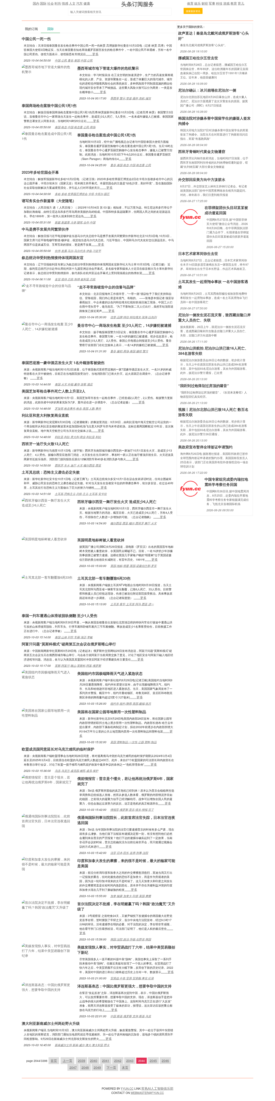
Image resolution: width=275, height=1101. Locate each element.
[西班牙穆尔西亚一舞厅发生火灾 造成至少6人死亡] (47, 502)
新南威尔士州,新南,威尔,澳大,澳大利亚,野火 (82, 1045)
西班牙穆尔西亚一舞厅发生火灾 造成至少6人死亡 (116, 501)
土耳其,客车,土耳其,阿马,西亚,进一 (132, 604)
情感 (65, 3)
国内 (36, 3)
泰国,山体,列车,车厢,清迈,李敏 (74, 637)
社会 (50, 3)
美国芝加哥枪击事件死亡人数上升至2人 (53, 391)
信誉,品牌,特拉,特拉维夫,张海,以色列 (133, 317)
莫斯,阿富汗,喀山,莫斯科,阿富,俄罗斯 (78, 666)
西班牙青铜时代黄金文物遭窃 (201, 151)
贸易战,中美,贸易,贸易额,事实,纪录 (132, 978)
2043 (129, 1060)
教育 (234, 3)
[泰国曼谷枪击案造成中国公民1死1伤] (47, 135)
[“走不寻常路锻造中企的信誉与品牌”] (47, 287)
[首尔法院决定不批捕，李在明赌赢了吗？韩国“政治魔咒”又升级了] (47, 904)
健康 (87, 3)
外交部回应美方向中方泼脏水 (201, 179)
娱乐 (197, 3)
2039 (81, 1060)
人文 (72, 3)
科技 (219, 3)
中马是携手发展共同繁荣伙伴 (45, 229)
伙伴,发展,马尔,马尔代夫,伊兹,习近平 (78, 251)
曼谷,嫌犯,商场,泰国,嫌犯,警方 (129, 351)
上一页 (67, 1060)
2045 (153, 1060)
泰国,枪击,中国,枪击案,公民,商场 (75, 127)
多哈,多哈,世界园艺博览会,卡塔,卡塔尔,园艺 (82, 194)
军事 (212, 3)
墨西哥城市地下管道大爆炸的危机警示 (108, 68)
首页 (54, 1060)
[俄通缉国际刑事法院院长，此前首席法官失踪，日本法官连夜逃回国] (47, 820)
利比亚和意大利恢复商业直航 (45, 415)
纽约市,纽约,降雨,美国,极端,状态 (130, 703)
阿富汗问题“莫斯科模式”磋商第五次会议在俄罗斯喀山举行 (69, 644)
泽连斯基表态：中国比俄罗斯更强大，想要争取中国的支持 (124, 986)
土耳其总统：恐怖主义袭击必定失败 (51, 472)
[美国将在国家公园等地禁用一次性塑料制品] (47, 712)
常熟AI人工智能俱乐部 (157, 1088)
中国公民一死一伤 (36, 38)
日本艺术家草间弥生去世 (198, 253)
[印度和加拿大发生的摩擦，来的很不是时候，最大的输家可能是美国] (47, 863)
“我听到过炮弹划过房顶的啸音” (203, 385)
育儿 (241, 3)
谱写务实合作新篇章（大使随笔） (49, 200)
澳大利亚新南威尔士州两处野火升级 (51, 1023)
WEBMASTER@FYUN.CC (147, 1093)
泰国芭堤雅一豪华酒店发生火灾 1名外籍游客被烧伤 (63, 362)
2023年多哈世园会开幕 (40, 172)
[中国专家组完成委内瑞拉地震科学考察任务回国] (190, 488)
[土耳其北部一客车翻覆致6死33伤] (47, 577)
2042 (117, 1060)
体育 (190, 3)
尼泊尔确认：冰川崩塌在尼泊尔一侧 (207, 90)
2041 (105, 1060)
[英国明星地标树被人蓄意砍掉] (44, 538)
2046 (165, 1060)
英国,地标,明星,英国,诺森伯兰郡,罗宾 (133, 566)
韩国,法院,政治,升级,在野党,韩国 (130, 939)
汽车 (79, 3)
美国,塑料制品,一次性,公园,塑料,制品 (133, 742)
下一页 (111, 1067)
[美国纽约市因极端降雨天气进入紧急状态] (47, 674)
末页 (125, 1067)
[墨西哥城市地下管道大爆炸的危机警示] (47, 69)
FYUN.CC (127, 1088)
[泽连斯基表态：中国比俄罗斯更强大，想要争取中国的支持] (47, 986)
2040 (93, 1060)
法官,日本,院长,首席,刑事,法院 (129, 853)
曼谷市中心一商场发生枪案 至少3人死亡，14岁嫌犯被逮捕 (124, 325)
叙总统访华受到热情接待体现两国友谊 (52, 257)
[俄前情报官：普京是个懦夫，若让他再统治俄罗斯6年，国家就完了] (47, 779)
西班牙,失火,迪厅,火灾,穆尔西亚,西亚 (78, 465)
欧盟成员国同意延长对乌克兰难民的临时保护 (58, 749)
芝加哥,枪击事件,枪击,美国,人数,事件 (78, 408)
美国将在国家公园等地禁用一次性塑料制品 (111, 711)
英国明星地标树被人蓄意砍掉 (100, 540)
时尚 (58, 3)
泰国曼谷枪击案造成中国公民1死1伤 (106, 135)
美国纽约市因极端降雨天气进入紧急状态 (110, 673)
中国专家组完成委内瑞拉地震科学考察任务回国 (226, 482)
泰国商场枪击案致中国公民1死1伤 (49, 105)
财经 (205, 3)
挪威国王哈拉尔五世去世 (198, 58)
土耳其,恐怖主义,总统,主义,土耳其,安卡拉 (81, 494)
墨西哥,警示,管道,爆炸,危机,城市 (130, 98)
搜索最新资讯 (193, 11)
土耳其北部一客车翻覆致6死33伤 (103, 578)
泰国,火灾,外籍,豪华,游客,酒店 (74, 384)
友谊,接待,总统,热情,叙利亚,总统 (75, 279)
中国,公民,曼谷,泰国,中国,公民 (74, 60)
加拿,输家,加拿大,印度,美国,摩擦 (130, 896)
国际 (43, 3)
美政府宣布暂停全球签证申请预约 (205, 447)
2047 (73, 1067)
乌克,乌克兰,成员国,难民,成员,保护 (76, 771)
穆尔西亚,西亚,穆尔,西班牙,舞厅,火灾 (133, 523)
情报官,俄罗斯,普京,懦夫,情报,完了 (132, 810)
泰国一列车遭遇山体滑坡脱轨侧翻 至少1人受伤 (59, 615)
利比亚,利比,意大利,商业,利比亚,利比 (78, 437)
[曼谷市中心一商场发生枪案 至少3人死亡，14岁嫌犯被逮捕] (47, 326)
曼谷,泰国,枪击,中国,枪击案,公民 (130, 165)
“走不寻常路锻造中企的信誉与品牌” (106, 287)
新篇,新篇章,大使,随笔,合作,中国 (75, 222)
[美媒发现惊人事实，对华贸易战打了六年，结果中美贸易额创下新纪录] (47, 950)
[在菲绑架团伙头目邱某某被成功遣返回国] (190, 216)
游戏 (226, 3)
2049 (97, 1067)
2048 (85, 1067)
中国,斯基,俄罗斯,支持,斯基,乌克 (130, 1016)
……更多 (92, 54)
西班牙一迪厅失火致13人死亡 (45, 443)
